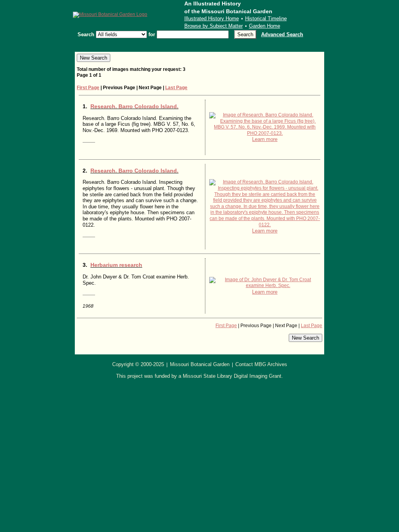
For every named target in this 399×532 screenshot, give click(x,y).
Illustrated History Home (211, 18)
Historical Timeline (266, 18)
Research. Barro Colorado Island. (134, 106)
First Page (88, 87)
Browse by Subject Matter (213, 26)
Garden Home (264, 26)
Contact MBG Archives (261, 364)
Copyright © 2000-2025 (138, 364)
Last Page (176, 87)
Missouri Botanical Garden (200, 364)
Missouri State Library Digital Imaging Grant (232, 376)
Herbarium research (116, 265)
